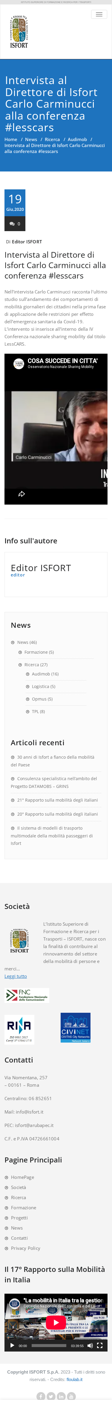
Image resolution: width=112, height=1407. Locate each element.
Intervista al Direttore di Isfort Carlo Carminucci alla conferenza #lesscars (55, 265)
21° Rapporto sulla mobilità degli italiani (57, 800)
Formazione (36, 652)
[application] (56, 1323)
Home (10, 139)
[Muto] (90, 1346)
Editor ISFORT (27, 242)
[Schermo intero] (100, 1346)
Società (18, 1187)
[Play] (12, 1346)
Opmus (39, 699)
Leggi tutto (15, 976)
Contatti (19, 1238)
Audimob (77, 139)
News (31, 139)
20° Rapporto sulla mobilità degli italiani (57, 814)
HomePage (22, 1177)
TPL (35, 711)
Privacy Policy (25, 1248)
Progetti (19, 1218)
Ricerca (52, 139)
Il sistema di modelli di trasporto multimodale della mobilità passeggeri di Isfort (52, 835)
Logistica (40, 686)
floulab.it (74, 1379)
